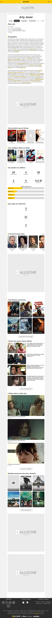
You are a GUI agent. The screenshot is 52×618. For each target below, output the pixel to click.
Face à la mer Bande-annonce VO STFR (13, 506)
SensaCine (43, 601)
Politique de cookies (32, 610)
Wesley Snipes (17, 50)
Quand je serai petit (34, 80)
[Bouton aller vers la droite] (43, 21)
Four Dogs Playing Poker (21, 142)
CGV (27, 610)
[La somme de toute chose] (40, 135)
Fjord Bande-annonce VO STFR (13, 332)
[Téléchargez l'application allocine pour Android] (28, 602)
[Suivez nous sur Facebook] (3, 602)
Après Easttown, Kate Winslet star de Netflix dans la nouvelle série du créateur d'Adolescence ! (35, 355)
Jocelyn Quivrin (38, 64)
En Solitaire (30, 161)
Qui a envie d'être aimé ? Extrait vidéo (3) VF (16, 440)
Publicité (21, 610)
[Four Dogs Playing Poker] (21, 135)
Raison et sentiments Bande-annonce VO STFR (26, 316)
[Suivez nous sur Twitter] (6, 602)
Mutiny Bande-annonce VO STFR (26, 332)
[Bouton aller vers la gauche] (41, 21)
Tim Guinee (33, 248)
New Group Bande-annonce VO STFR (38, 489)
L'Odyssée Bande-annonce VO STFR (38, 332)
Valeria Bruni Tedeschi (35, 74)
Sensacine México (47, 603)
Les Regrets (41, 73)
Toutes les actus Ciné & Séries (26, 388)
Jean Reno (31, 64)
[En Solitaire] (30, 155)
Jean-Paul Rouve (26, 81)
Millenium (38, 77)
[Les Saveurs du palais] (21, 155)
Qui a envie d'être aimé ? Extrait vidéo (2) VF (16, 416)
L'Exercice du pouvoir (20, 76)
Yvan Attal (13, 74)
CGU (25, 610)
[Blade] (12, 135)
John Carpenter (17, 59)
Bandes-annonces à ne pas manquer (26, 336)
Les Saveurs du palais (21, 161)
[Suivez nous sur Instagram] (10, 602)
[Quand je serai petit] (40, 155)
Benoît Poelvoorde (39, 79)
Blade (14, 47)
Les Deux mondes (17, 80)
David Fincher (11, 79)
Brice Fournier (12, 248)
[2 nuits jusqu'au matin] (12, 155)
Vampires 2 (29, 57)
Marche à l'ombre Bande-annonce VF (38, 316)
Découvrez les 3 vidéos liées (26, 468)
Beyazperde (48, 601)
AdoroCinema (39, 603)
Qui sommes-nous (10, 610)
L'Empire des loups (21, 63)
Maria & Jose (31, 142)
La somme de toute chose (40, 142)
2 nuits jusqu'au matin (12, 161)
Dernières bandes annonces (26, 510)
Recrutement (16, 610)
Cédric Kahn (32, 73)
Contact (4, 610)
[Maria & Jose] (30, 135)
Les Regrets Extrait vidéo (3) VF (14, 464)
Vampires (10, 59)
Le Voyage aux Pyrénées (17, 71)
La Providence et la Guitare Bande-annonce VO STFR (26, 506)
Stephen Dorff (33, 49)
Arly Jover (26, 17)
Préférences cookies (41, 610)
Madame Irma (22, 67)
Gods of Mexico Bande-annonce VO (26, 489)
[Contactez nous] (8, 606)
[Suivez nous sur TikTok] (13, 602)
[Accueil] (25, 2)
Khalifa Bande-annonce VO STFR (13, 489)
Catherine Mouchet (22, 248)
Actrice (11, 26)
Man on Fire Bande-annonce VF (13, 316)
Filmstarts (38, 601)
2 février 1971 (15, 30)
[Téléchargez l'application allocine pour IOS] (24, 602)
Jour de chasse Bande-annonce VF (38, 506)
